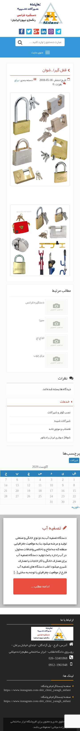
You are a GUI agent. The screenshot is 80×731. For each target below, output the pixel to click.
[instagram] (51, 32)
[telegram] (58, 32)
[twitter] (29, 32)
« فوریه (76, 507)
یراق (16, 80)
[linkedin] (43, 32)
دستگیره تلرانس (35, 302)
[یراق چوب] (56, 360)
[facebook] (21, 32)
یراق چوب (39, 355)
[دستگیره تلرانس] (56, 307)
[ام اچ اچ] (56, 342)
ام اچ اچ (40, 338)
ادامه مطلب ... (40, 586)
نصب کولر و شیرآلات (59, 412)
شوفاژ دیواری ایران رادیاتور (55, 437)
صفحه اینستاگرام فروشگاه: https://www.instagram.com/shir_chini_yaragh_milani (37, 688)
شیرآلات (74, 460)
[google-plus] (36, 32)
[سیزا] (56, 324)
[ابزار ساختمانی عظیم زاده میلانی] (40, 13)
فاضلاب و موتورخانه (59, 429)
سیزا (41, 320)
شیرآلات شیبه (62, 421)
